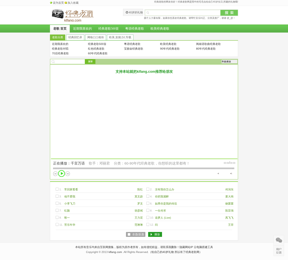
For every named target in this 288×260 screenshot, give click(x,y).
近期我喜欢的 (82, 28)
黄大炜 (229, 196)
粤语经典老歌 (134, 28)
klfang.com (115, 252)
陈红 (140, 189)
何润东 (229, 189)
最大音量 (231, 173)
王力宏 (139, 217)
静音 (218, 173)
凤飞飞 (229, 217)
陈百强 (229, 210)
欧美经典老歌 (159, 28)
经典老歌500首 (108, 28)
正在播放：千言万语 (69, 163)
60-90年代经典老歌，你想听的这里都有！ (157, 163)
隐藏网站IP (186, 247)
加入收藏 (73, 2)
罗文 (140, 203)
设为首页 (58, 2)
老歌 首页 (60, 28)
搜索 (229, 12)
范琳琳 (139, 224)
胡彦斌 (139, 210)
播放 (61, 173)
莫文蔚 (139, 196)
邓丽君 (104, 163)
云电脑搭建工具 (203, 247)
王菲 (231, 224)
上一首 (55, 173)
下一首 (67, 173)
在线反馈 (279, 250)
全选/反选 (138, 234)
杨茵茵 (229, 203)
